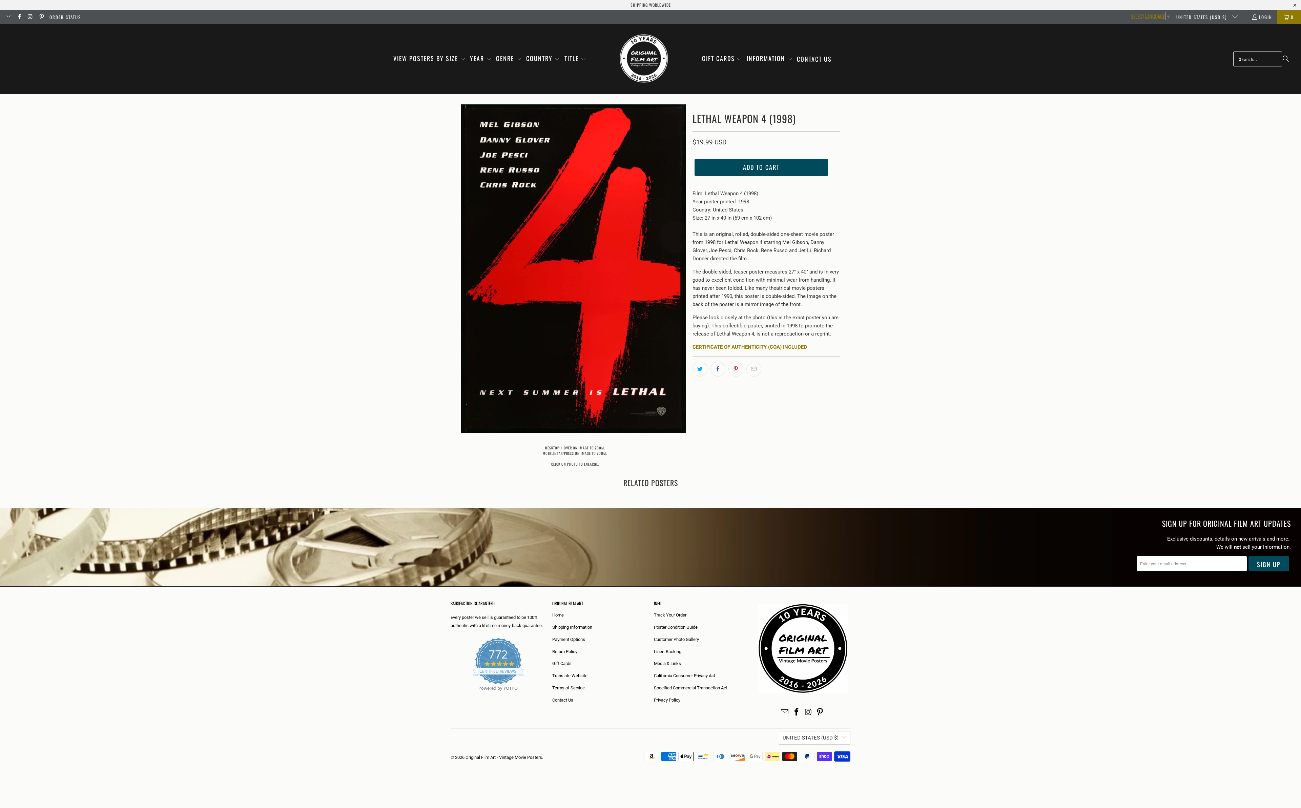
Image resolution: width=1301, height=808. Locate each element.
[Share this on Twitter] (700, 369)
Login (1265, 17)
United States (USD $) (1202, 17)
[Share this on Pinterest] (735, 369)
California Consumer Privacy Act (684, 675)
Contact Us (562, 700)
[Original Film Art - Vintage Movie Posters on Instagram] (30, 17)
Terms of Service (568, 687)
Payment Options (568, 639)
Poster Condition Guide (676, 627)
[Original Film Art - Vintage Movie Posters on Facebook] (19, 17)
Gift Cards (562, 663)
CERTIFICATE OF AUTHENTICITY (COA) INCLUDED (750, 347)
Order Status (65, 17)
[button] (429, 59)
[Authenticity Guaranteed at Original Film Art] (451, 696)
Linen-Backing (667, 651)
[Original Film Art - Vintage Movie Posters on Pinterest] (41, 17)
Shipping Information (572, 627)
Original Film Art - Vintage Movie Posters (504, 757)
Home (558, 615)
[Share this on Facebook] (717, 369)
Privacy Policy (667, 700)
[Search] (1285, 59)
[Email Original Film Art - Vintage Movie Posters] (8, 17)
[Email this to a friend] (753, 369)
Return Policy (564, 651)
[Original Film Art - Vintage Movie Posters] (644, 59)
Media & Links (667, 663)
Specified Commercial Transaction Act (690, 687)
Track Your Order (670, 615)
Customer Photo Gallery (676, 639)
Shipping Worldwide (651, 5)
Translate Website (569, 675)
